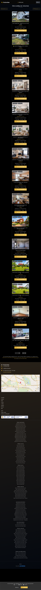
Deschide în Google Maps (7, 372)
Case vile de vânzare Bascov (20, 455)
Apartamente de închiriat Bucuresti (20, 504)
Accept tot (24, 587)
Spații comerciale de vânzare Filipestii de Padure (20, 491)
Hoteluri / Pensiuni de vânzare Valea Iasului (20, 556)
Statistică (21, 584)
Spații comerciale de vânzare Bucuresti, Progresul (20, 498)
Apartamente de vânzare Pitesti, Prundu (20, 435)
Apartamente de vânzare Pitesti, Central (20, 426)
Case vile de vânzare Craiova (21, 454)
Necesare (16, 584)
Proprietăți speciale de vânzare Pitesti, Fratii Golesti (21, 557)
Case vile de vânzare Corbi (20, 459)
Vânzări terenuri (20, 465)
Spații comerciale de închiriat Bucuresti (20, 532)
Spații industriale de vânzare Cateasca (20, 496)
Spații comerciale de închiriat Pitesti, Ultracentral (20, 533)
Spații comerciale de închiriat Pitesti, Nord (20, 541)
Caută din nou (4, 8)
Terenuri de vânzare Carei (20, 484)
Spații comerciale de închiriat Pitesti (20, 529)
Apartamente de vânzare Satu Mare (20, 427)
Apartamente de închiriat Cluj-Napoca (20, 517)
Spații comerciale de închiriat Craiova (20, 536)
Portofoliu (2, 397)
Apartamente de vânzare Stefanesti (20, 438)
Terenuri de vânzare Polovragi (20, 472)
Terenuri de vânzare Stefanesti (20, 467)
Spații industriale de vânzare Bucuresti (20, 495)
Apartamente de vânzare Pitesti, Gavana (20, 431)
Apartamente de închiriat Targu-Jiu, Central (20, 513)
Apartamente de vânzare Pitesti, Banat (20, 440)
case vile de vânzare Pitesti (22, 358)
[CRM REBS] (22, 566)
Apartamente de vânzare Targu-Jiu (20, 430)
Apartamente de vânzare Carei (20, 432)
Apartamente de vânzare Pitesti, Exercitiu (20, 437)
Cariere (2, 402)
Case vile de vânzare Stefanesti (20, 448)
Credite (2, 403)
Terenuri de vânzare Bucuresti (20, 480)
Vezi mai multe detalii (20, 30)
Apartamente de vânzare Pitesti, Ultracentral (20, 441)
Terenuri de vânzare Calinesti (20, 476)
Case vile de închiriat (20, 522)
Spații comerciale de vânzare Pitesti (20, 489)
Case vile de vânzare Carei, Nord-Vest (20, 450)
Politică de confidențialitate (5, 413)
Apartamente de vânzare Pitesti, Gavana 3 (20, 436)
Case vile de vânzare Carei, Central (20, 456)
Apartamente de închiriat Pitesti (20, 503)
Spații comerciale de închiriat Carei (20, 531)
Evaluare (2, 399)
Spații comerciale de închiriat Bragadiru (20, 538)
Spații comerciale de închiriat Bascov (20, 547)
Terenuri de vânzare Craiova (20, 481)
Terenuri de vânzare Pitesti (20, 466)
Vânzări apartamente (20, 422)
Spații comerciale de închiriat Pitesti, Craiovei (20, 542)
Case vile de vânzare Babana (20, 457)
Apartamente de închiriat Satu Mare (20, 507)
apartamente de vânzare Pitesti (7, 357)
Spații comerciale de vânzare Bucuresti (20, 487)
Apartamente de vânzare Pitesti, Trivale (20, 433)
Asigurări (2, 405)
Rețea (2, 400)
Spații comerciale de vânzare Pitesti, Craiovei (20, 490)
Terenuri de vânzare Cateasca (20, 474)
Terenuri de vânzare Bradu (20, 469)
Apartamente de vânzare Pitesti (20, 423)
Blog (2, 408)
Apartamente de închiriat (20, 502)
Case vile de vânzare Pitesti (20, 445)
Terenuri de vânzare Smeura (20, 479)
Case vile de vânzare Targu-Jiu (20, 460)
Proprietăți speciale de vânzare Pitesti (20, 555)
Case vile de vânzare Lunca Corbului (20, 452)
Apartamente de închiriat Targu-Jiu (20, 509)
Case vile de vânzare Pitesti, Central (20, 461)
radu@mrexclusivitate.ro (7, 368)
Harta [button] (27, 20)
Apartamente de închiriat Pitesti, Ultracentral (20, 508)
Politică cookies (3, 412)
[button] (39, 9)
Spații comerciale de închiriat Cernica (20, 545)
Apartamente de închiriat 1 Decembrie (20, 516)
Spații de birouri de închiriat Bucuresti (20, 543)
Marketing (25, 584)
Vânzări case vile (21, 443)
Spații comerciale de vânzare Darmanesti (20, 493)
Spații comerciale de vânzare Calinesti (20, 494)
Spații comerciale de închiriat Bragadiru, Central (20, 539)
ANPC (2, 410)
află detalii (17, 583)
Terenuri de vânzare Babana (20, 483)
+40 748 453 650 (6, 366)
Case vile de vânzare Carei (20, 446)
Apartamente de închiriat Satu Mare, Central (20, 514)
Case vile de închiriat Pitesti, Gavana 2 (20, 524)
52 (23, 353)
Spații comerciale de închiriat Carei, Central (20, 534)
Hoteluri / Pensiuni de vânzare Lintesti (20, 552)
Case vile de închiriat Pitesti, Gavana (20, 526)
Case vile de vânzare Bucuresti (20, 447)
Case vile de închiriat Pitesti (20, 523)
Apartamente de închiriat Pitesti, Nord (20, 511)
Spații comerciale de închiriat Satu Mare (20, 546)
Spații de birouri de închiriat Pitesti (20, 537)
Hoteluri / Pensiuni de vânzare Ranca (20, 554)
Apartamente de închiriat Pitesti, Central (20, 512)
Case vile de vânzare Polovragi (20, 462)
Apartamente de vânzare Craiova (20, 428)
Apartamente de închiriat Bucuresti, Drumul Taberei (20, 518)
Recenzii (2, 406)
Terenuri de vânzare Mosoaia (20, 470)
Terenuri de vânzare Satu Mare (20, 475)
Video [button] (23, 66)
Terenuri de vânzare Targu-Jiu (20, 471)
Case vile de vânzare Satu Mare (20, 451)
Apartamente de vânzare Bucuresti (20, 424)
